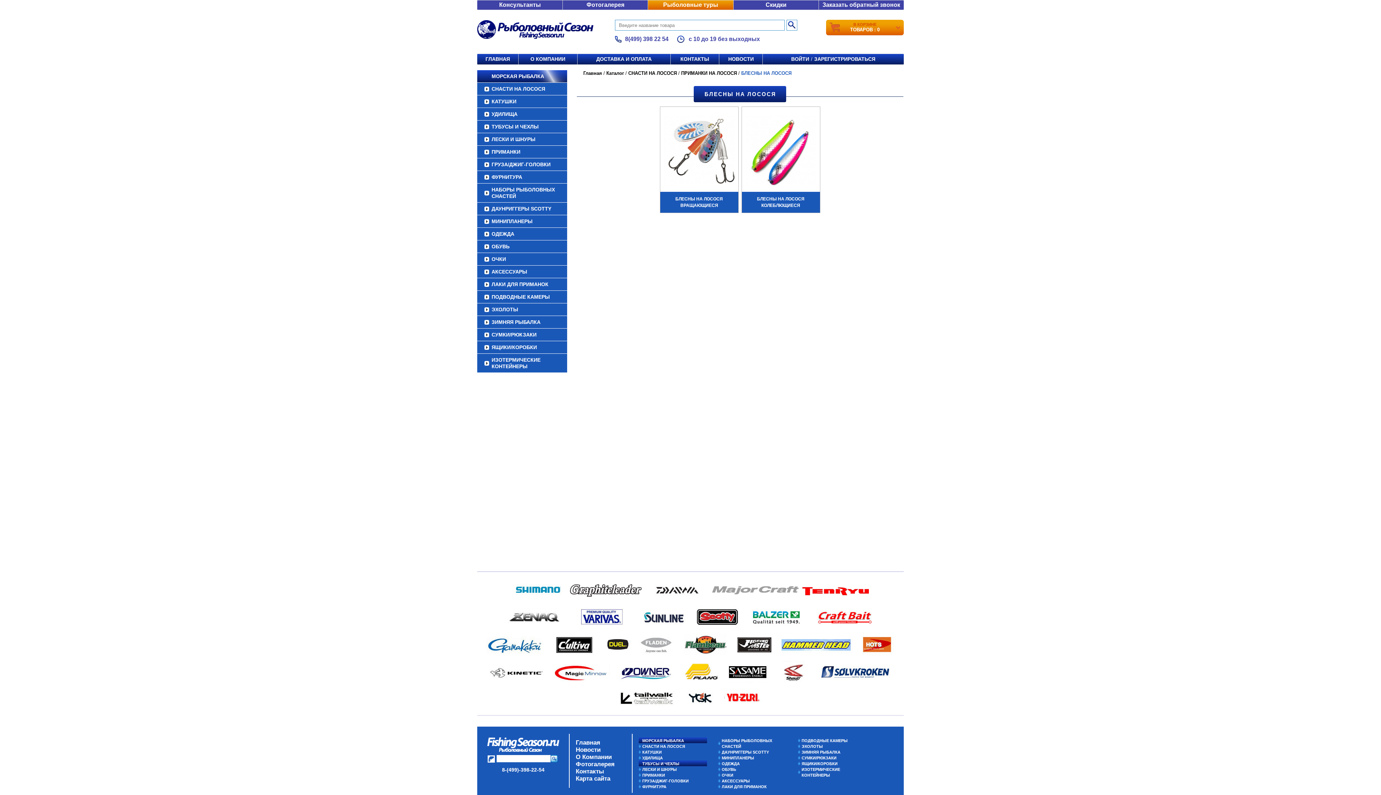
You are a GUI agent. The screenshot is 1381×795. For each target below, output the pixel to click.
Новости (741, 59)
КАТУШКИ (504, 101)
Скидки (776, 5)
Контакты (694, 59)
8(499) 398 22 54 (647, 39)
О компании (547, 59)
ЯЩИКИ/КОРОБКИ (514, 347)
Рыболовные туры (690, 5)
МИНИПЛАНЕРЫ (512, 221)
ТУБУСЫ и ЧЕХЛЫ (515, 127)
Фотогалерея (605, 5)
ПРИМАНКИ (506, 152)
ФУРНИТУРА (507, 177)
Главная (498, 59)
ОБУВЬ (501, 246)
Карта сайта (593, 778)
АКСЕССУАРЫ (509, 272)
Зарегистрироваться (844, 59)
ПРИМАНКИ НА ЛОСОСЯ (709, 73)
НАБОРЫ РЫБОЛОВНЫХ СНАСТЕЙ (523, 193)
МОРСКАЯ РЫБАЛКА (518, 76)
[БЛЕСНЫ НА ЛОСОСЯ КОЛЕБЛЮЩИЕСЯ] (781, 152)
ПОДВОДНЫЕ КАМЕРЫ (521, 297)
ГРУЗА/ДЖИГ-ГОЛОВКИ (521, 164)
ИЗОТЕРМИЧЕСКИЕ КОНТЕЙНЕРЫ (516, 363)
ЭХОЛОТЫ (505, 309)
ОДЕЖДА (503, 234)
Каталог (615, 73)
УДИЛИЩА (505, 114)
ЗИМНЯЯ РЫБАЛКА (516, 322)
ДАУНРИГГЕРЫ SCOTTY (521, 209)
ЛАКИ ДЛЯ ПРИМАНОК (520, 284)
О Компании (594, 757)
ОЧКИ (499, 259)
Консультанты (520, 5)
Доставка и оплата (624, 59)
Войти (800, 59)
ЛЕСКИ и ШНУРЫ (513, 139)
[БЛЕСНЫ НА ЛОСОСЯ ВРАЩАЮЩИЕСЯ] (699, 152)
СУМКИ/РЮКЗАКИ (514, 335)
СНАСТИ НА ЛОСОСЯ (518, 89)
